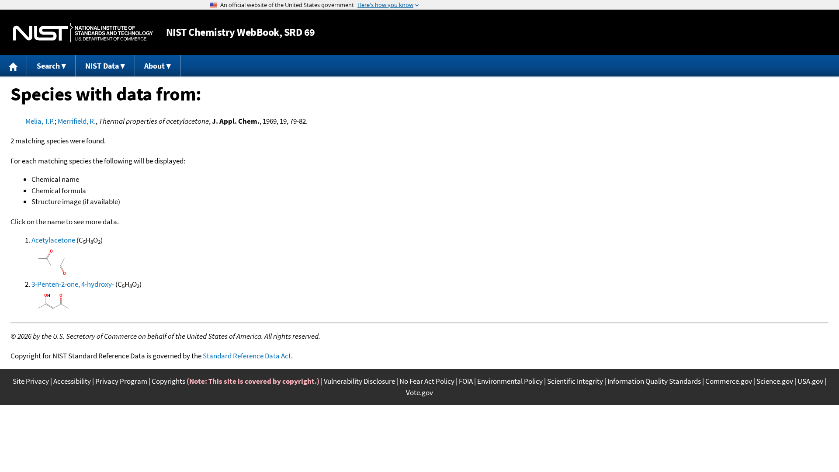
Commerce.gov (728, 381)
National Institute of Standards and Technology (83, 32)
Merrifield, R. (77, 121)
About (154, 66)
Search (48, 66)
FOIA (466, 381)
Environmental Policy (510, 381)
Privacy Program (121, 381)
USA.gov (810, 381)
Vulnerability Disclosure (359, 381)
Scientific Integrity (575, 381)
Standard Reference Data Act (247, 356)
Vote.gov (419, 392)
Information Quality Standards (654, 381)
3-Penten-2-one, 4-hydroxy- (72, 284)
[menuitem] (13, 65)
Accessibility (72, 381)
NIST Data (102, 66)
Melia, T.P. (40, 121)
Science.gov (774, 381)
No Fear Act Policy (426, 381)
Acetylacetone (53, 240)
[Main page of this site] (13, 65)
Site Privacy (31, 381)
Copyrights (168, 381)
